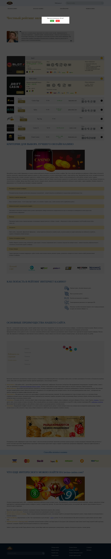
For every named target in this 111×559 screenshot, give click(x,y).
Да (52, 21)
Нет (58, 21)
